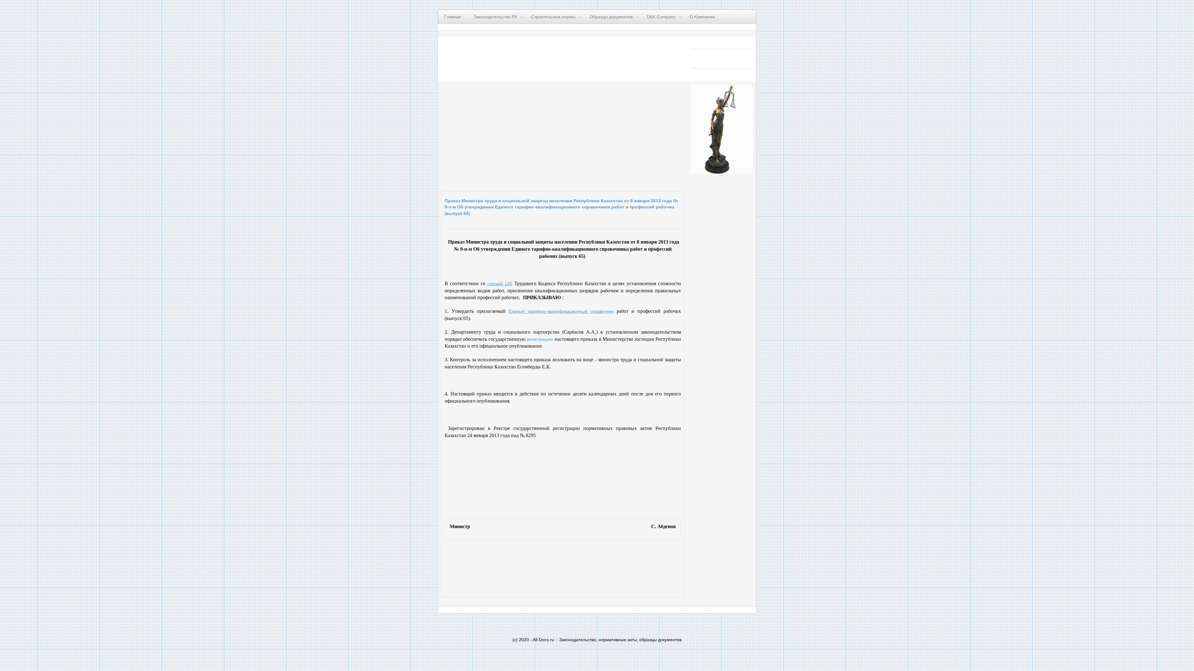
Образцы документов (611, 16)
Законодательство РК (495, 16)
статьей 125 (499, 283)
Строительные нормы (553, 16)
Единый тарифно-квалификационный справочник (561, 311)
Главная (452, 16)
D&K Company (661, 16)
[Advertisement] (517, 134)
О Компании (702, 16)
